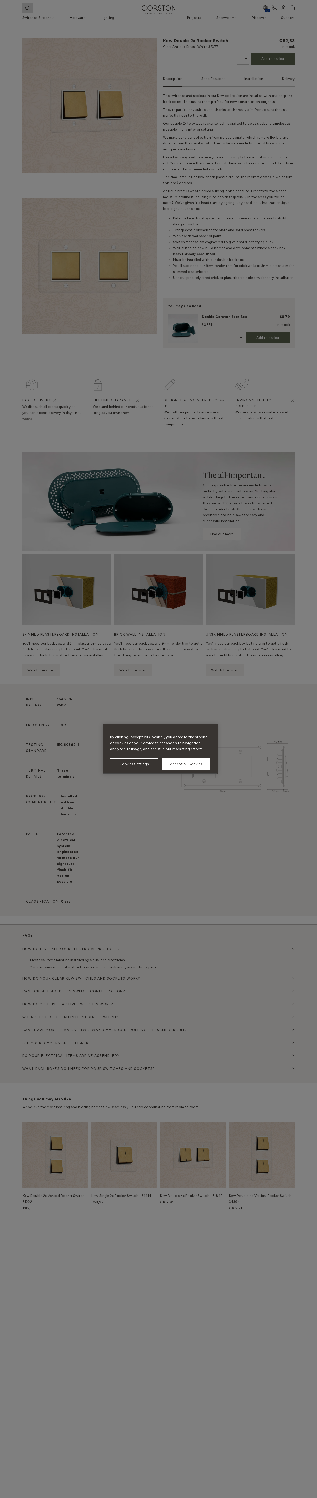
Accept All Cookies (186, 764)
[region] (160, 749)
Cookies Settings (134, 764)
